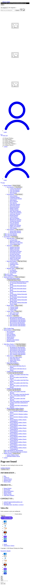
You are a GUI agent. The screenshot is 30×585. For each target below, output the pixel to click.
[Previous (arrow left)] (1, 582)
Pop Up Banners (14, 201)
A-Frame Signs (13, 240)
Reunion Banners (14, 215)
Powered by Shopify (6, 551)
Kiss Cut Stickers (11, 334)
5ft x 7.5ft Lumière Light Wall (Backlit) (19, 394)
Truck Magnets (13, 271)
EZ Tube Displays (11, 345)
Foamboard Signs (14, 264)
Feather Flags (13, 309)
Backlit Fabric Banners (15, 232)
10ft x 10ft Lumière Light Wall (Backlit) (19, 401)
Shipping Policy (7, 480)
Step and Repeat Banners (16, 317)
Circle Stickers (10, 338)
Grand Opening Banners (16, 198)
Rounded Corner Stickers (13, 339)
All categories (12, 7)
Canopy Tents (10, 311)
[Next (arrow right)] (2, 582)
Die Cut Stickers (11, 331)
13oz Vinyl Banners (15, 190)
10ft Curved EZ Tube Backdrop (17, 324)
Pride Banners (13, 228)
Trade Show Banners (15, 204)
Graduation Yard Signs (15, 257)
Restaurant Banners (14, 207)
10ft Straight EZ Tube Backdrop (18, 320)
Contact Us (6, 477)
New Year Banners (14, 222)
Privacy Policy (7, 481)
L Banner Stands (14, 308)
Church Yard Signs (14, 259)
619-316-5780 (4, 3)
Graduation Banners (15, 197)
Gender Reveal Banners (15, 212)
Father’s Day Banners (15, 226)
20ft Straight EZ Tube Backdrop (18, 321)
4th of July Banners (14, 218)
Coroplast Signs (14, 262)
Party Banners (13, 202)
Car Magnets (13, 270)
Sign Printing (8, 139)
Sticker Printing (9, 142)
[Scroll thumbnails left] (2, 583)
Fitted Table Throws (15, 358)
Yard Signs (9, 245)
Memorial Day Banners (15, 219)
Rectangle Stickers (11, 335)
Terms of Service (8, 479)
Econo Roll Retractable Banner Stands (19, 281)
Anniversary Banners (15, 214)
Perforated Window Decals (13, 456)
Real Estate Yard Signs (15, 255)
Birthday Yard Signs (15, 248)
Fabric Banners (10, 229)
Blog (5, 476)
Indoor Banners (13, 196)
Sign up (3, 515)
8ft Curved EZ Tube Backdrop (17, 322)
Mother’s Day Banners (15, 225)
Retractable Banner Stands (13, 278)
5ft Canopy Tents (14, 314)
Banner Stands (10, 305)
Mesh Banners (13, 192)
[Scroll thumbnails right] (4, 583)
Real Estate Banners (15, 205)
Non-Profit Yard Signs (15, 252)
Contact (5, 146)
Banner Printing (9, 138)
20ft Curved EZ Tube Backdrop (17, 325)
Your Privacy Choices (9, 545)
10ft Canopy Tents (14, 312)
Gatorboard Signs (14, 267)
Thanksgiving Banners (15, 221)
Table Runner (13, 361)
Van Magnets (13, 272)
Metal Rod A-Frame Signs (16, 242)
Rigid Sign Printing (11, 261)
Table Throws (10, 355)
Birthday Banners (14, 208)
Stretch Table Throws (15, 360)
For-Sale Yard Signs (15, 254)
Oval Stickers (10, 332)
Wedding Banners (14, 209)
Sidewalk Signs (11, 238)
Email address (18, 514)
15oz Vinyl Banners (15, 191)
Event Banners (10, 194)
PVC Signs (12, 265)
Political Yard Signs (14, 250)
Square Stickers (10, 337)
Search (5, 544)
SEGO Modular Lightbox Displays (15, 408)
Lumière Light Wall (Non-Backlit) (15, 371)
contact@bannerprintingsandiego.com (17, 3)
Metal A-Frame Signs (15, 241)
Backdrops (9, 315)
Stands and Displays (10, 141)
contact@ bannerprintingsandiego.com (13, 502)
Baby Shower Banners (15, 211)
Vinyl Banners (10, 187)
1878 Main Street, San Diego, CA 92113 (13, 504)
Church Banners (14, 216)
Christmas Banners (14, 223)
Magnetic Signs (11, 268)
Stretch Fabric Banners (15, 231)
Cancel (17, 10)
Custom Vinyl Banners (15, 188)
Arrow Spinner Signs (15, 244)
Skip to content (6, 1)
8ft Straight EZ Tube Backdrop (17, 318)
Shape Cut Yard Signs (15, 258)
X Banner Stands (14, 307)
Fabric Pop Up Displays (12, 362)
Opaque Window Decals (13, 455)
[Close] (2, 577)
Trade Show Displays (10, 143)
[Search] (22, 9)
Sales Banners (13, 200)
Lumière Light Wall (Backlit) (14, 388)
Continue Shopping (5, 468)
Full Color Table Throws (16, 357)
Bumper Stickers (11, 341)
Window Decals (9, 145)
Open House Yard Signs (16, 251)
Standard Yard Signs (15, 247)
